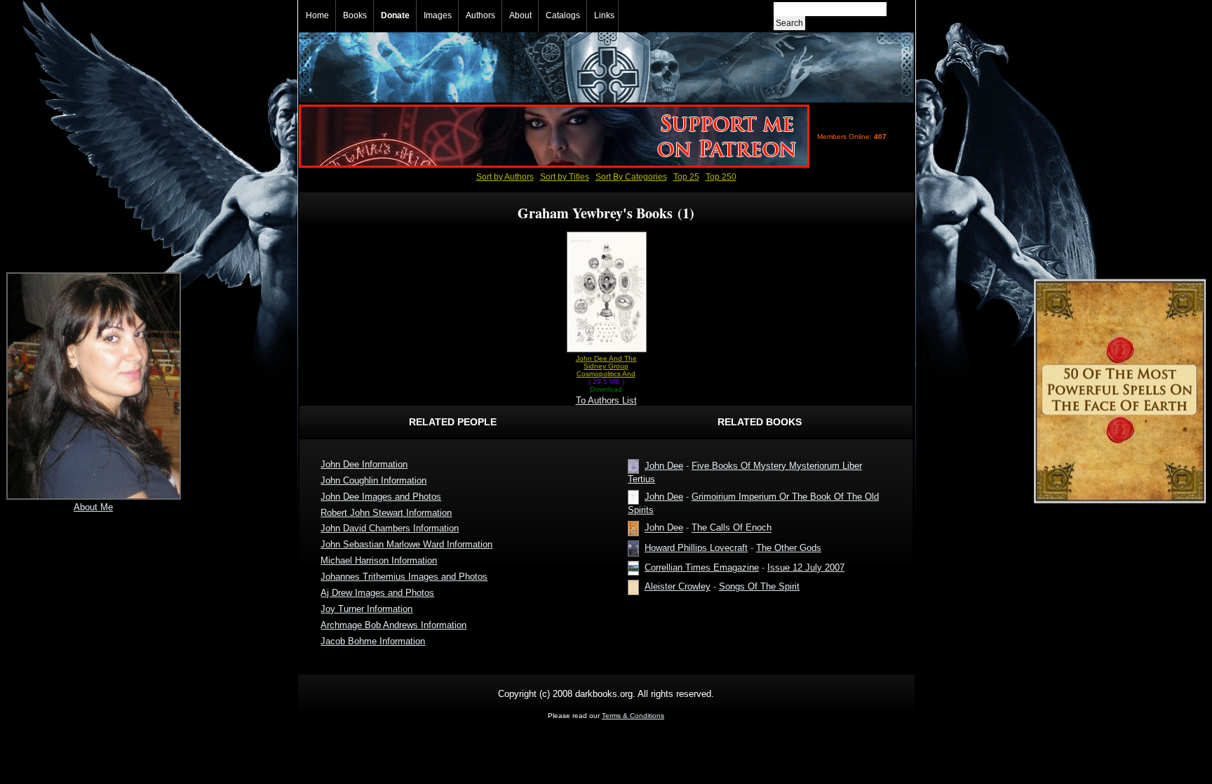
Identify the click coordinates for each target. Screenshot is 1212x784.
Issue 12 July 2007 (805, 567)
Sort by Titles (564, 177)
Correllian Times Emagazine (702, 567)
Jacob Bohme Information (373, 641)
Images (438, 15)
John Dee (664, 465)
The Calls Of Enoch (732, 528)
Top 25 (686, 177)
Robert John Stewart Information (386, 512)
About (520, 15)
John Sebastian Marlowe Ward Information (406, 544)
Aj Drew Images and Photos (377, 592)
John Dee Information (364, 464)
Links (604, 15)
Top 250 (721, 177)
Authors (480, 15)
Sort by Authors (505, 177)
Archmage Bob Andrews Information (393, 625)
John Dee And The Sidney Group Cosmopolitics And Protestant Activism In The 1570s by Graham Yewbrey (606, 366)
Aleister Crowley (678, 586)
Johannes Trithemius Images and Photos (404, 576)
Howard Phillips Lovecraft (696, 548)
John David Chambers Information (390, 528)
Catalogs (563, 15)
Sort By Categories (631, 177)
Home (317, 15)
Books (355, 15)
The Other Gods (788, 548)
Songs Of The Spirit (759, 586)
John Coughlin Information (373, 480)
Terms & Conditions (633, 715)
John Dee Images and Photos (381, 496)
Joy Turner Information (366, 609)
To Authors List (606, 400)
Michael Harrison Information (379, 560)
